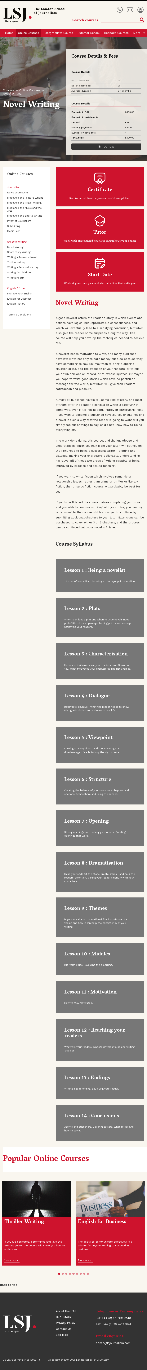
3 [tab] (66, 1274)
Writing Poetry (15, 277)
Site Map (62, 1335)
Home (9, 33)
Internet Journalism (19, 220)
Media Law (13, 231)
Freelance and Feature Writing (25, 197)
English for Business (19, 298)
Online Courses (28, 33)
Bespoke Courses (116, 33)
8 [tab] (84, 1274)
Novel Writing (15, 247)
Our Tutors (63, 1317)
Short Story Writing (18, 252)
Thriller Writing (16, 262)
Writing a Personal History (22, 267)
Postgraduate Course (58, 33)
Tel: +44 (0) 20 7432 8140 (119, 10)
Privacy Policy (65, 1323)
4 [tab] (70, 1274)
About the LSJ (66, 1311)
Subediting (13, 226)
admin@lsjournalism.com (113, 1343)
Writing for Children (19, 272)
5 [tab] (73, 1274)
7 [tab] (81, 1274)
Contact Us (63, 1329)
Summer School (89, 33)
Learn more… (12, 1261)
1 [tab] (59, 1274)
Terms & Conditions (19, 314)
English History (16, 303)
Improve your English (19, 293)
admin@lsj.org (130, 10)
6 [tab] (77, 1274)
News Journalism (17, 192)
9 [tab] (88, 1274)
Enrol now (106, 146)
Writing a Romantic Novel (22, 257)
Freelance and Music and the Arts (24, 209)
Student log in (140, 10)
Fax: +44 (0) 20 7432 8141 (113, 1324)
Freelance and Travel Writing (24, 202)
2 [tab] (63, 1274)
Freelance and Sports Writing (24, 215)
